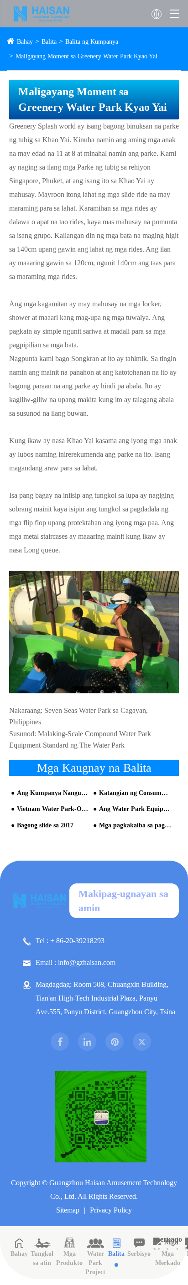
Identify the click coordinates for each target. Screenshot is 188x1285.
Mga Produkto (69, 1258)
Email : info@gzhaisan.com (75, 962)
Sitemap (67, 1210)
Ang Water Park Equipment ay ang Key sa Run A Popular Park (135, 808)
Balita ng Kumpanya (91, 41)
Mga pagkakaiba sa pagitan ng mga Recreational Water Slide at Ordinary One (135, 825)
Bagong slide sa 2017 (45, 825)
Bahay (25, 41)
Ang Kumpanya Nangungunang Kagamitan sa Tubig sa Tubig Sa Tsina (53, 793)
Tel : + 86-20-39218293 (70, 940)
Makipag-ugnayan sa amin (123, 900)
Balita (49, 41)
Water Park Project (95, 1262)
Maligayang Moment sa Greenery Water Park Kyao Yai (86, 56)
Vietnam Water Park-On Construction (53, 808)
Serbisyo (139, 1253)
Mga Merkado (167, 1258)
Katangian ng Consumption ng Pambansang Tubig (135, 793)
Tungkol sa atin (42, 1258)
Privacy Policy (111, 1210)
